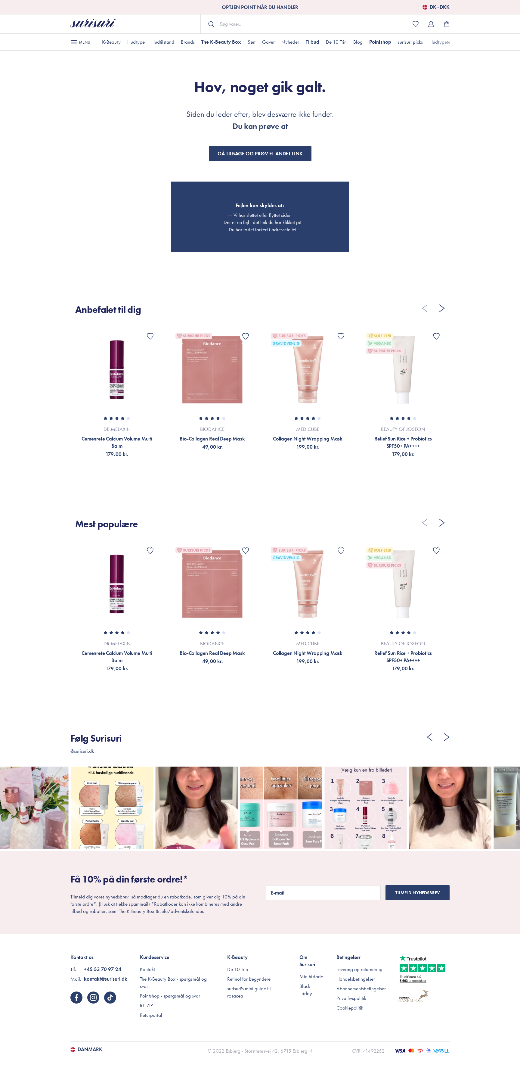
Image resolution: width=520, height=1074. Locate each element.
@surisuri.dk (82, 751)
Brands (188, 42)
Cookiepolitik (349, 1007)
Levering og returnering (359, 969)
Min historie (311, 976)
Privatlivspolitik (351, 998)
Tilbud (312, 42)
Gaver (268, 42)
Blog (358, 42)
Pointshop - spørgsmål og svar (170, 995)
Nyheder (290, 42)
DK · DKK (440, 7)
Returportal (151, 1015)
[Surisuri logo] (93, 24)
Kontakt (147, 969)
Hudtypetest (441, 42)
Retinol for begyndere (249, 979)
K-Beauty (111, 42)
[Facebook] (76, 998)
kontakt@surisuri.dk (105, 979)
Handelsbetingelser (355, 979)
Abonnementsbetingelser (361, 988)
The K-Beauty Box (221, 42)
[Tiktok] (110, 998)
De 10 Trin (336, 42)
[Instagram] (93, 998)
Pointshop (380, 42)
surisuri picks (410, 42)
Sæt (251, 42)
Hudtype (136, 42)
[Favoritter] (150, 336)
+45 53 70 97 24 (102, 969)
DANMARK (90, 1049)
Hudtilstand (162, 42)
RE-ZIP (146, 1005)
